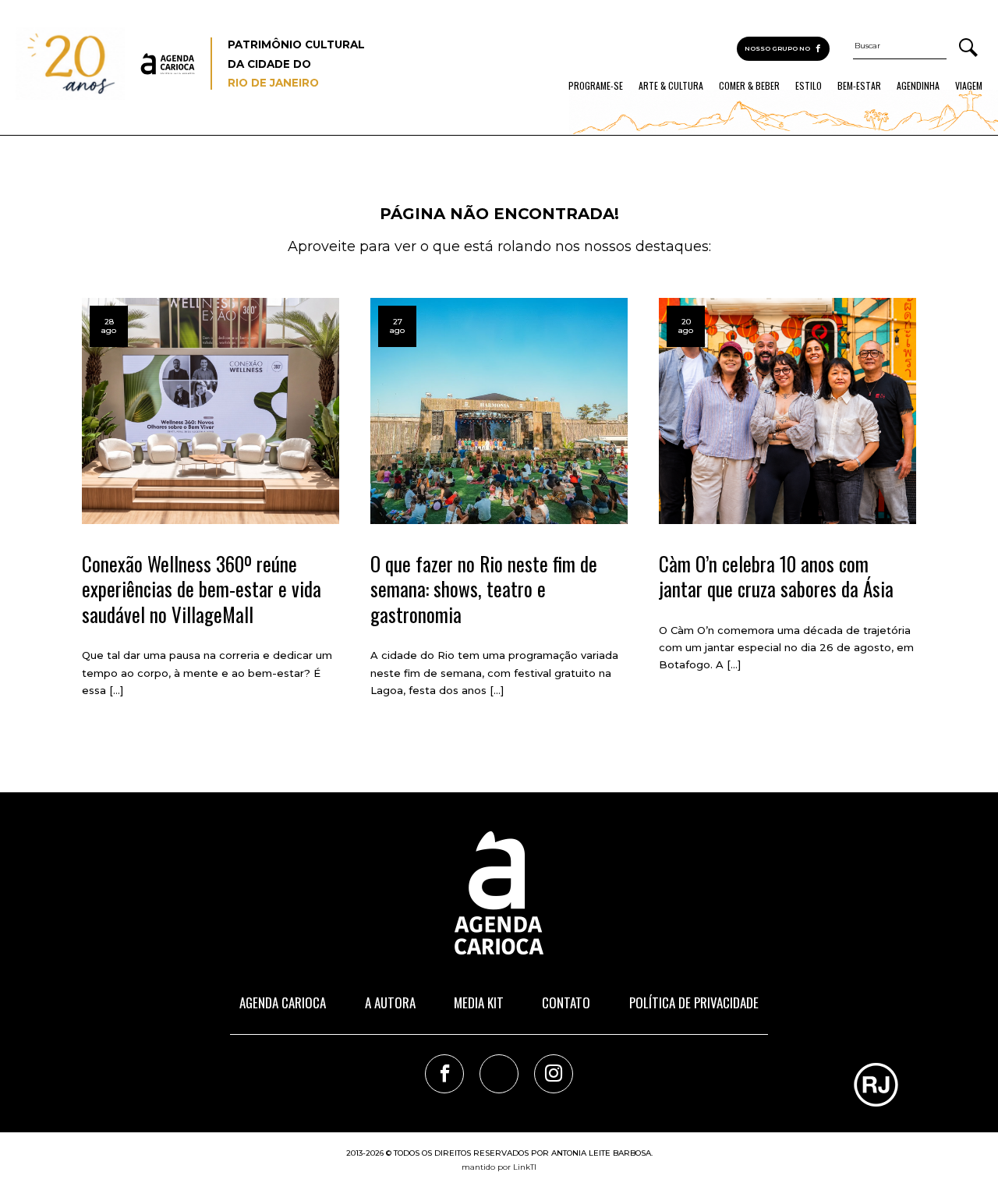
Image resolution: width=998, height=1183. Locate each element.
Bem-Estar (859, 85)
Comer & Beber (749, 85)
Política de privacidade (694, 1002)
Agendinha (918, 85)
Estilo (808, 85)
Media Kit (479, 1002)
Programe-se (595, 85)
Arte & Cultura (671, 85)
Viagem (968, 85)
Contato (566, 1002)
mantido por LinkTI (499, 1167)
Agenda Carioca (282, 1002)
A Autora (390, 1002)
